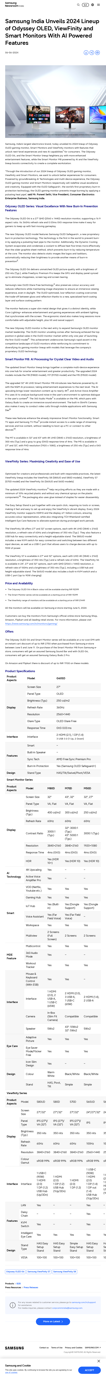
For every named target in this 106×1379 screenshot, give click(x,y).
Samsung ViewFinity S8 (64, 1271)
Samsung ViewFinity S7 (39, 1271)
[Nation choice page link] (92, 4)
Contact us (44, 1348)
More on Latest (51, 1321)
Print (97, 52)
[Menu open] (98, 4)
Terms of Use (56, 1348)
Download (86, 52)
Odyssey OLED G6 (15, 1271)
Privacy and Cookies (73, 1348)
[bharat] (85, 5)
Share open (91, 52)
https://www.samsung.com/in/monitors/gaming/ (31, 623)
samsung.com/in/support (84, 1302)
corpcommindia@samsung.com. (67, 1308)
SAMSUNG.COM (92, 1348)
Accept (89, 1370)
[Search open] (78, 4)
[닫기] (99, 1361)
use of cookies (11, 1372)
